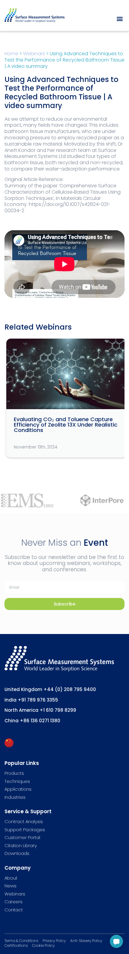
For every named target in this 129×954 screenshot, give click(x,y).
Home (11, 53)
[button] (119, 18)
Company (17, 867)
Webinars (34, 53)
